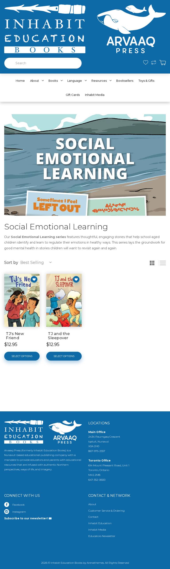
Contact (93, 516)
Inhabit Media (97, 529)
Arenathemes (95, 562)
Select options (22, 356)
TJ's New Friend (15, 335)
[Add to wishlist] (34, 279)
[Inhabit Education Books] (85, 27)
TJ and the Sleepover (59, 335)
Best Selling (32, 262)
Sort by (11, 262)
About (92, 504)
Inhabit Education (100, 523)
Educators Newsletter (101, 536)
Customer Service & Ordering (106, 510)
